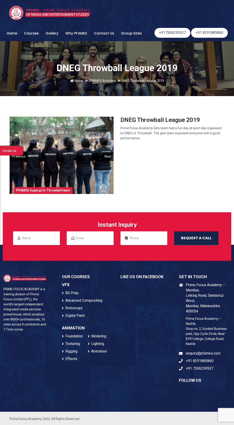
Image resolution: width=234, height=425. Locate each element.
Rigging (71, 351)
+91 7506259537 (199, 368)
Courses (31, 33)
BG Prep (72, 293)
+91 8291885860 (209, 32)
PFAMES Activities (103, 81)
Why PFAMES (76, 33)
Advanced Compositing (83, 300)
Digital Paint (75, 315)
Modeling (98, 336)
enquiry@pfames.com (203, 353)
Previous (19, 156)
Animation (99, 351)
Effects (71, 359)
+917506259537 (172, 32)
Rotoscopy (74, 308)
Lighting (97, 344)
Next (107, 156)
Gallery (52, 33)
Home (12, 33)
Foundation (74, 336)
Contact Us (104, 33)
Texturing (72, 344)
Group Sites (131, 33)
